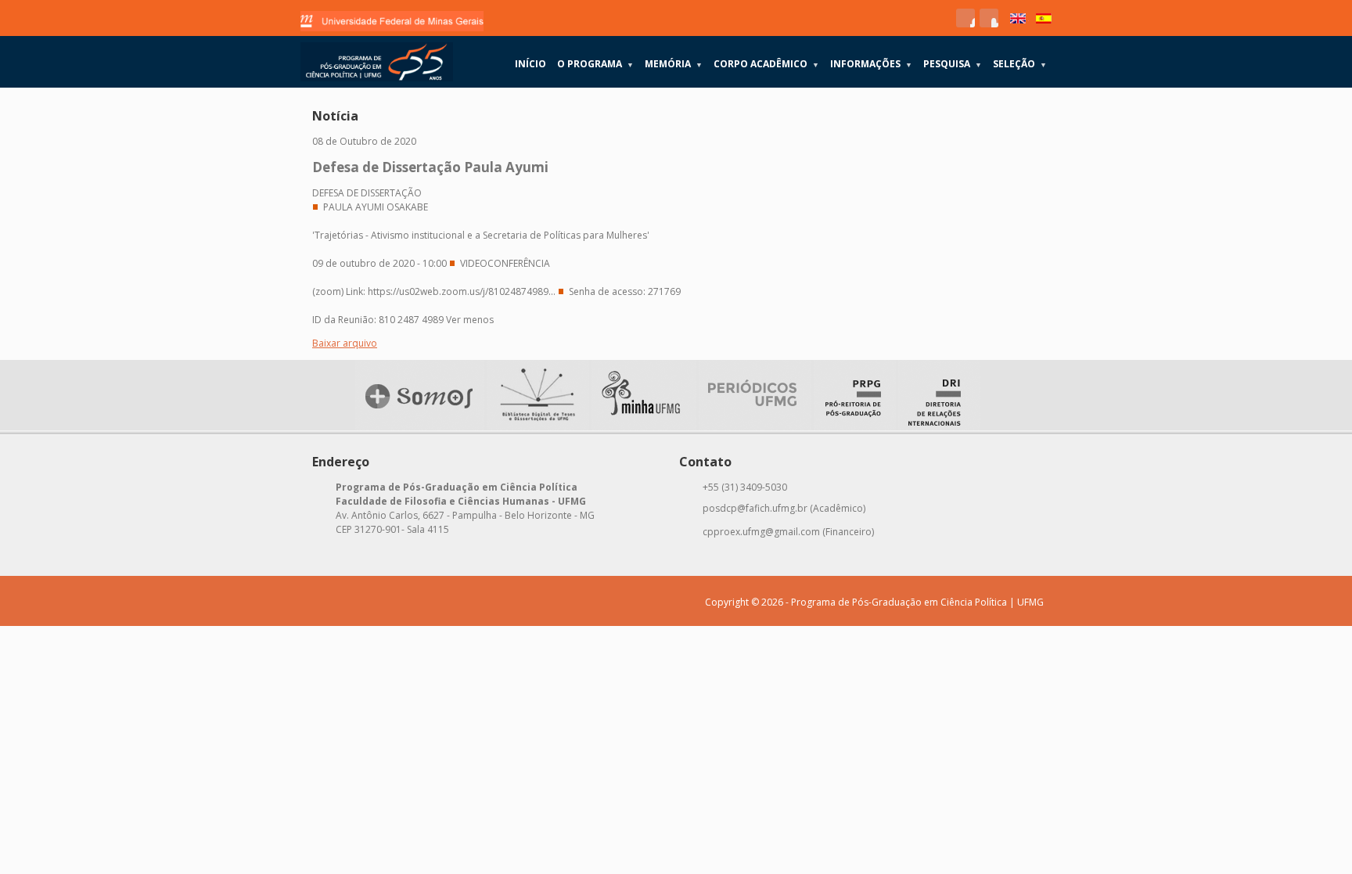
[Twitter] (989, 18)
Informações (871, 63)
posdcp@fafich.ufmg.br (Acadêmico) (784, 508)
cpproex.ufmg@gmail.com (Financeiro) (788, 531)
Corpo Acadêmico (766, 63)
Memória (674, 63)
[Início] (376, 61)
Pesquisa (952, 63)
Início (530, 63)
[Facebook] (965, 18)
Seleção (1020, 63)
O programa (595, 63)
